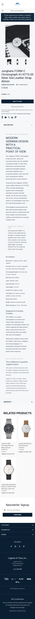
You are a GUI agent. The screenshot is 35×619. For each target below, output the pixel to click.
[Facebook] (2, 117)
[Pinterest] (15, 117)
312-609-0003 (18, 569)
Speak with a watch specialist (24, 113)
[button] (17, 125)
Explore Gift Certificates (17, 610)
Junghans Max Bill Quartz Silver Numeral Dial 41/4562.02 (25, 445)
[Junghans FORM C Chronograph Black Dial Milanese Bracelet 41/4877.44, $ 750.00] (9, 428)
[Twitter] (9, 117)
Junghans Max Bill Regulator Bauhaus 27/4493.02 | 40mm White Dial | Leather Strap (8, 487)
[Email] (5, 117)
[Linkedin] (12, 117)
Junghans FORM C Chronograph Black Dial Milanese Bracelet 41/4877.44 (7, 447)
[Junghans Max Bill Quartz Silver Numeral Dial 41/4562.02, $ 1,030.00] (26, 428)
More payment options (17, 106)
